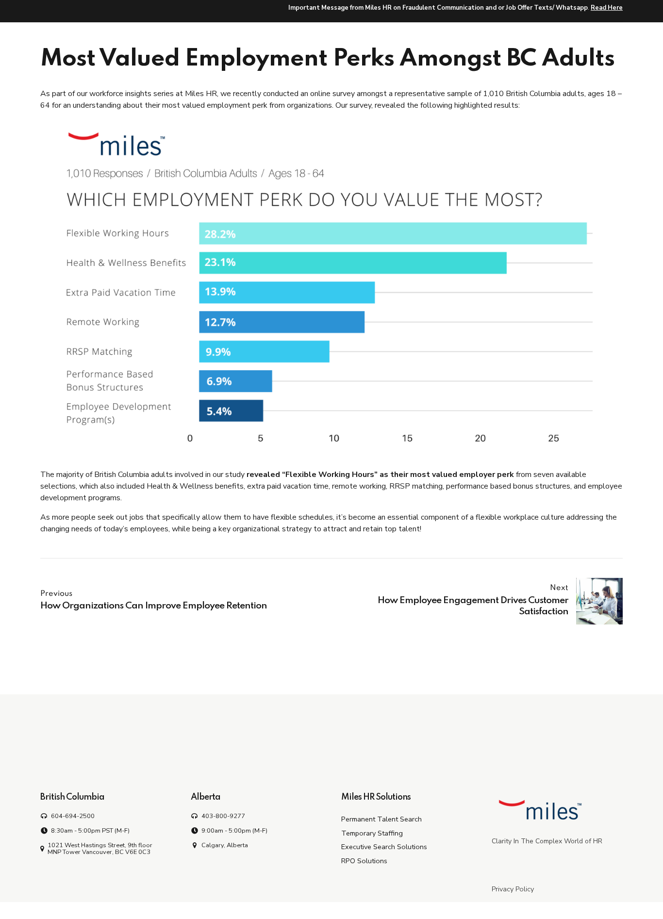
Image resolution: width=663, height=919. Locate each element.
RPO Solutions (364, 861)
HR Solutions (376, 35)
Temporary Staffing (372, 833)
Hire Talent (310, 35)
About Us (597, 35)
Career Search (445, 35)
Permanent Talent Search (381, 819)
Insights (544, 35)
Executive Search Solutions (384, 847)
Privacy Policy (513, 889)
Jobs (500, 35)
